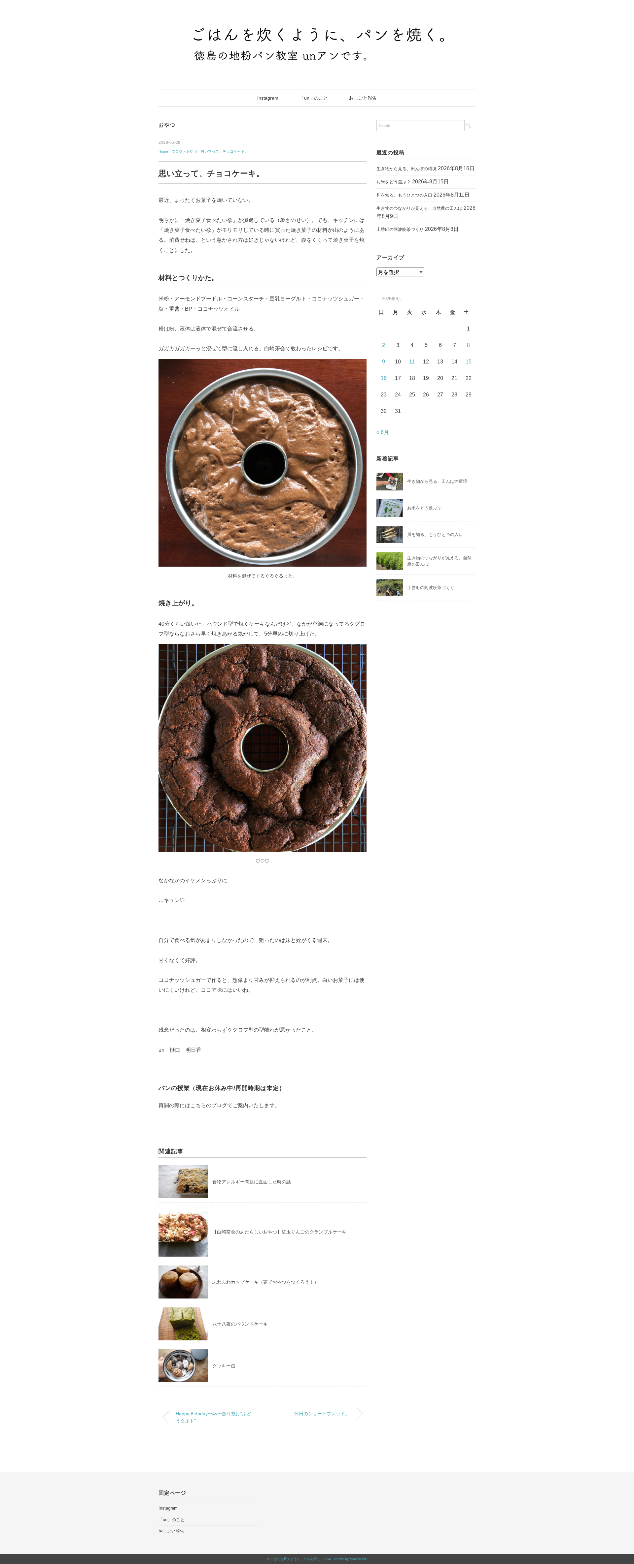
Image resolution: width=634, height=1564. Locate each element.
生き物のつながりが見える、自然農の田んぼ (419, 208)
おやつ (166, 125)
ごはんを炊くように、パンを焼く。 (296, 1559)
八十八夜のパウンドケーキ (240, 1324)
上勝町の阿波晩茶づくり (400, 229)
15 (469, 361)
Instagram (267, 98)
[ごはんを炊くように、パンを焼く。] (317, 24)
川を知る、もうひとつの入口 (404, 195)
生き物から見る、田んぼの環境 (406, 168)
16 (384, 378)
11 (412, 361)
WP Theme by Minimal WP (347, 1559)
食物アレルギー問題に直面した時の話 (251, 1181)
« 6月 (382, 432)
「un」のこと (313, 98)
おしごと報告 (363, 98)
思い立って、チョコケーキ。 (224, 151)
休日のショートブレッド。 (322, 1413)
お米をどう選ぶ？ (393, 181)
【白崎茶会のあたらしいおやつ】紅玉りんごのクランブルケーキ (279, 1232)
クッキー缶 (223, 1365)
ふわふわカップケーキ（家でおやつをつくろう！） (265, 1282)
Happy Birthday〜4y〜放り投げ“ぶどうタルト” (213, 1417)
